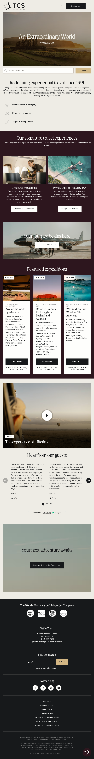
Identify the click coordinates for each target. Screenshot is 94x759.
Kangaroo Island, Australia (46, 347)
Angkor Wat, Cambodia (15, 332)
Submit (62, 662)
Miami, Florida (11, 345)
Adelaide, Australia (44, 341)
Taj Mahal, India (12, 335)
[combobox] (38, 70)
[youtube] (58, 688)
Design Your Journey (69, 209)
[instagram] (43, 688)
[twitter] (51, 688)
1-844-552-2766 (47, 639)
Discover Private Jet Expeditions (47, 565)
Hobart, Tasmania (45, 349)
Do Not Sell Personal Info (47, 725)
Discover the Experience (24, 209)
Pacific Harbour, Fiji (44, 352)
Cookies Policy (46, 705)
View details (17, 361)
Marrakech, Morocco (14, 343)
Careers (47, 701)
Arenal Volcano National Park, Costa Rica (75, 327)
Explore (83, 70)
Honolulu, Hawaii (42, 355)
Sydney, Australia (43, 339)
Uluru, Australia (42, 344)
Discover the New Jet (47, 245)
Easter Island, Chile (13, 324)
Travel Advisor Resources (47, 717)
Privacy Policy (47, 709)
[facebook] (35, 688)
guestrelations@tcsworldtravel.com (47, 642)
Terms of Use (47, 713)
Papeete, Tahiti (12, 327)
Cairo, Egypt (18, 340)
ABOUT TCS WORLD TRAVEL (47, 721)
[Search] (62, 6)
